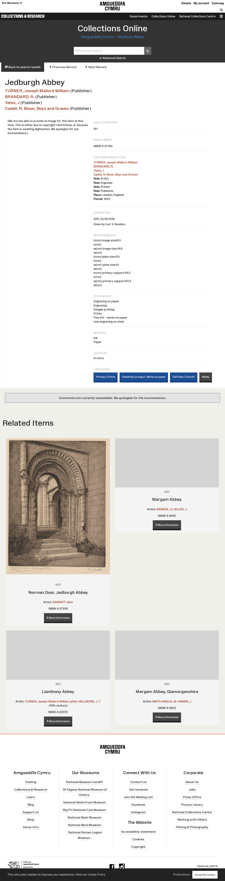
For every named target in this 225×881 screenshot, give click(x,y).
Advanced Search (114, 58)
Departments (139, 16)
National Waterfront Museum (84, 802)
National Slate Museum (84, 817)
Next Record (97, 67)
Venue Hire (31, 827)
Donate (186, 3)
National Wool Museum (84, 825)
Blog (31, 804)
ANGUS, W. (169, 701)
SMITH (156, 701)
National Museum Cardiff (84, 782)
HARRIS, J (184, 701)
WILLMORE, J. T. (90, 701)
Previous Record (64, 67)
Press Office (192, 797)
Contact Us (138, 782)
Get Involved (138, 789)
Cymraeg (218, 3)
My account (201, 3)
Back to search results (24, 67)
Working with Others (192, 819)
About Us (192, 782)
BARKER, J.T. (164, 509)
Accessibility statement (138, 831)
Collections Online (163, 16)
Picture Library (192, 804)
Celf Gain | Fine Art (183, 376)
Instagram (138, 812)
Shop (30, 819)
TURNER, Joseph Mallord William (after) (51, 701)
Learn (31, 797)
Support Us (31, 812)
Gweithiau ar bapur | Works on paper (144, 376)
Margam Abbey (167, 499)
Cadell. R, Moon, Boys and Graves (37, 108)
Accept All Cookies (205, 874)
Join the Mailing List (138, 797)
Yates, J (12, 102)
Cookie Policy (96, 874)
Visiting (30, 782)
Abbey (206, 376)
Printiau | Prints (105, 376)
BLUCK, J (180, 509)
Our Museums (11, 2)
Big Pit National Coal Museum (84, 810)
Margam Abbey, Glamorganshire (167, 691)
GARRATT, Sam (63, 602)
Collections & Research (22, 16)
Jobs (192, 789)
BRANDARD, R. (19, 96)
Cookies (138, 839)
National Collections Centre (197, 16)
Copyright (138, 846)
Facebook (138, 804)
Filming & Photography (192, 827)
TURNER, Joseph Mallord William (37, 90)
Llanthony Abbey (58, 691)
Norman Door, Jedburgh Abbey (58, 592)
